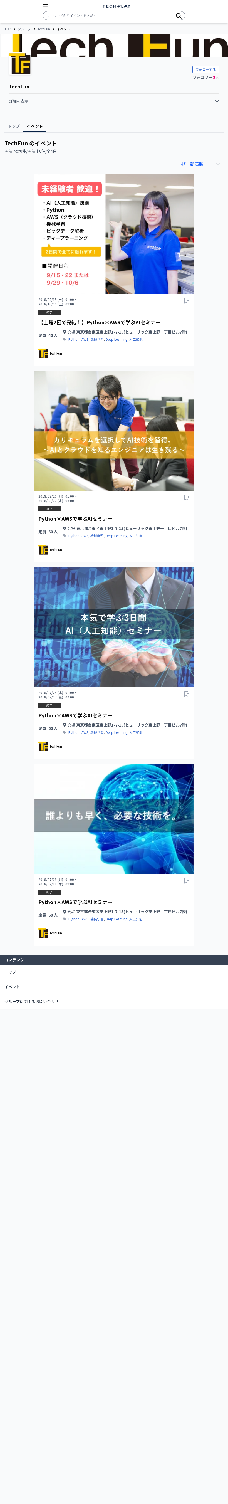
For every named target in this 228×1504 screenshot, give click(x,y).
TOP (7, 29)
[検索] (179, 15)
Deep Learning (116, 339)
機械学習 (97, 339)
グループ (24, 29)
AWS (84, 339)
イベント (12, 986)
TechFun (44, 29)
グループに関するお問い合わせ (31, 1001)
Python (74, 339)
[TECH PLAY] (116, 6)
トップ (10, 972)
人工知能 (136, 339)
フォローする (205, 69)
